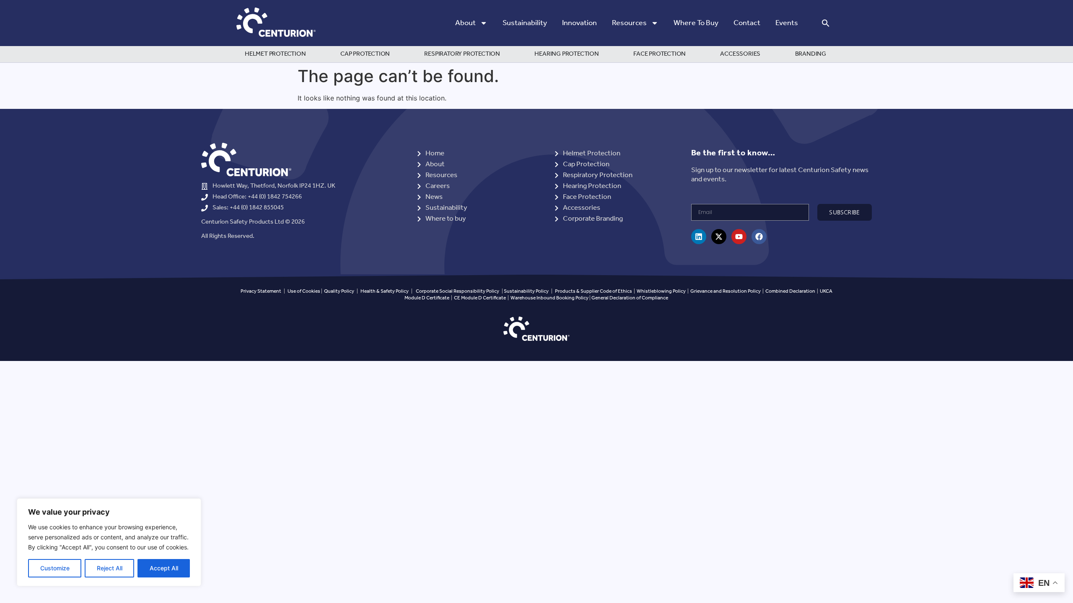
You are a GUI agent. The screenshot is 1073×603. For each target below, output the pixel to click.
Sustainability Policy (526, 291)
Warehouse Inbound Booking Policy (549, 298)
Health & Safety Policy (384, 291)
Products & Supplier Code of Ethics (593, 291)
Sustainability (525, 23)
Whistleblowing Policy (662, 291)
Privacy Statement (261, 291)
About (465, 23)
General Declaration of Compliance (629, 298)
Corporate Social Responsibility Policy (457, 291)
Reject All (109, 568)
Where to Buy (696, 23)
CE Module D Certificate (480, 298)
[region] (109, 542)
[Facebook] (759, 236)
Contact (746, 23)
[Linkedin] (698, 236)
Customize (55, 568)
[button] (825, 23)
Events (786, 23)
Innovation (579, 23)
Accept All (164, 568)
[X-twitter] (718, 236)
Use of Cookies (304, 291)
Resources (629, 23)
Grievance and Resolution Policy (725, 291)
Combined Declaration (790, 291)
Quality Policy (339, 291)
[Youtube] (738, 236)
